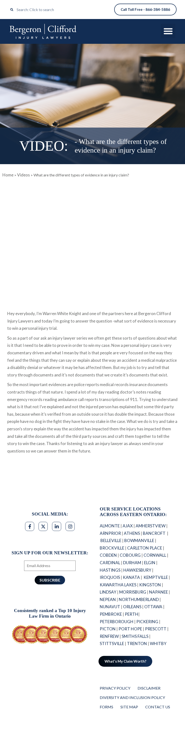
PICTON (108, 628)
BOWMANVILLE (139, 540)
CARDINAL (110, 562)
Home (7, 174)
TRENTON (137, 643)
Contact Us (157, 707)
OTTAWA (153, 606)
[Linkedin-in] (56, 526)
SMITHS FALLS (135, 636)
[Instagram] (70, 526)
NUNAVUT (110, 606)
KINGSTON (150, 584)
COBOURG (130, 555)
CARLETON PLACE (144, 547)
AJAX (128, 525)
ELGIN (149, 562)
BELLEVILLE (110, 540)
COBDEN (108, 555)
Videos (23, 174)
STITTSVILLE (112, 643)
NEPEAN (108, 599)
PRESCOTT (155, 628)
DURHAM (132, 562)
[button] (168, 31)
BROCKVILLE (112, 547)
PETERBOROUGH (116, 621)
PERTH (131, 614)
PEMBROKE (111, 614)
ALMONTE (110, 525)
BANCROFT (154, 533)
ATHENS (132, 533)
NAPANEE (158, 592)
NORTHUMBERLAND (139, 599)
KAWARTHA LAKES (118, 584)
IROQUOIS (110, 577)
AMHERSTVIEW (150, 525)
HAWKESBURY (137, 570)
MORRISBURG (132, 592)
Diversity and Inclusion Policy (132, 697)
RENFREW (109, 636)
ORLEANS (132, 606)
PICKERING (147, 621)
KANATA (131, 577)
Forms (106, 707)
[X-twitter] (43, 526)
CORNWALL (155, 555)
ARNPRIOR (110, 533)
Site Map (129, 707)
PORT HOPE (130, 628)
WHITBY (158, 643)
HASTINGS (110, 570)
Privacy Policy (115, 688)
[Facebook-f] (29, 526)
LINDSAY (108, 592)
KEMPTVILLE (156, 577)
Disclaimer (149, 688)
